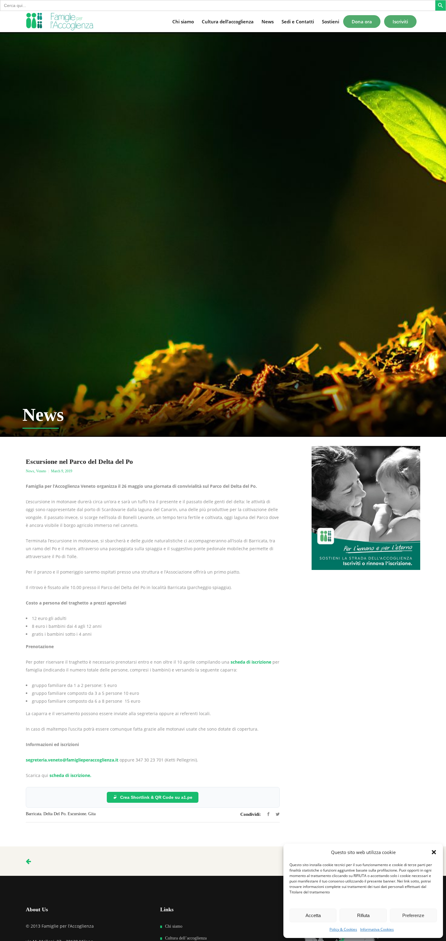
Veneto (41, 471)
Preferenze (413, 915)
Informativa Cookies (377, 929)
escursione (77, 814)
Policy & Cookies (343, 929)
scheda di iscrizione (251, 662)
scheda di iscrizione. (70, 775)
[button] (434, 852)
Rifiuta (363, 915)
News (30, 471)
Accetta (313, 915)
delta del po (54, 814)
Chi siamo (173, 926)
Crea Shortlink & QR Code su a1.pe (156, 797)
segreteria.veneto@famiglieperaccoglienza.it (73, 760)
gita (92, 814)
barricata (33, 814)
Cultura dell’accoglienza (186, 938)
